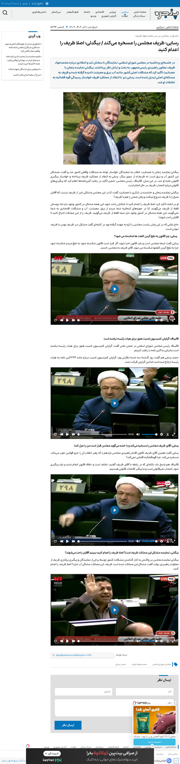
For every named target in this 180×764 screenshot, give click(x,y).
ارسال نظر (68, 725)
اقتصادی (100, 12)
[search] (5, 13)
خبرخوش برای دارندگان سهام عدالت (24, 69)
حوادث (125, 16)
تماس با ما (173, 754)
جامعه (87, 12)
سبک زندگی (139, 16)
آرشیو (23, 3)
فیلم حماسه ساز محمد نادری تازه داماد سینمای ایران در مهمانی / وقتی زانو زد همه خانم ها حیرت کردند (23, 60)
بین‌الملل (57, 12)
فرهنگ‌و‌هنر (73, 12)
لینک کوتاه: (121, 655)
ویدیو (94, 16)
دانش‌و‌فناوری (39, 12)
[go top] (176, 760)
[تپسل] (28, 746)
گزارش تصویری (109, 16)
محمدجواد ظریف (139, 664)
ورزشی (113, 12)
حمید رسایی (120, 664)
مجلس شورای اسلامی (161, 664)
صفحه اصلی (140, 12)
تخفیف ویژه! (154, 742)
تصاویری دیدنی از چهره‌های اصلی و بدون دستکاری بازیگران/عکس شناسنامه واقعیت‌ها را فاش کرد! (22, 47)
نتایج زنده (36, 3)
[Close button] (174, 703)
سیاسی (125, 12)
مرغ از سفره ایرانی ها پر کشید (26, 74)
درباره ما (160, 754)
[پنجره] (167, 14)
